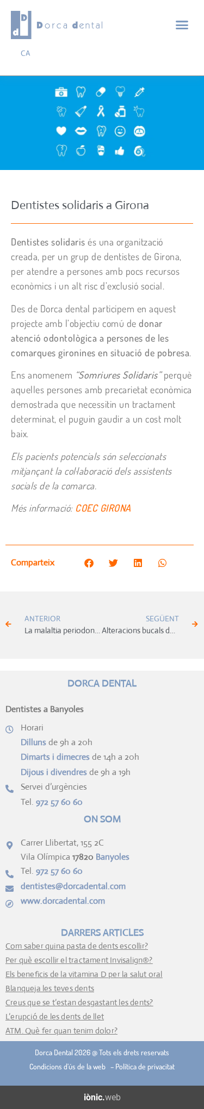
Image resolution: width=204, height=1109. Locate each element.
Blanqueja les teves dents (49, 988)
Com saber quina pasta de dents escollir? (76, 946)
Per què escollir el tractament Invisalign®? (79, 960)
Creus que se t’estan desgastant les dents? (79, 1002)
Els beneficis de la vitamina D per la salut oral (84, 974)
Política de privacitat (145, 1066)
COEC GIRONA (103, 508)
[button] (182, 25)
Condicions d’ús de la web (69, 1066)
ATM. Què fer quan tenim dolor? (61, 1030)
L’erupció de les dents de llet (54, 1016)
